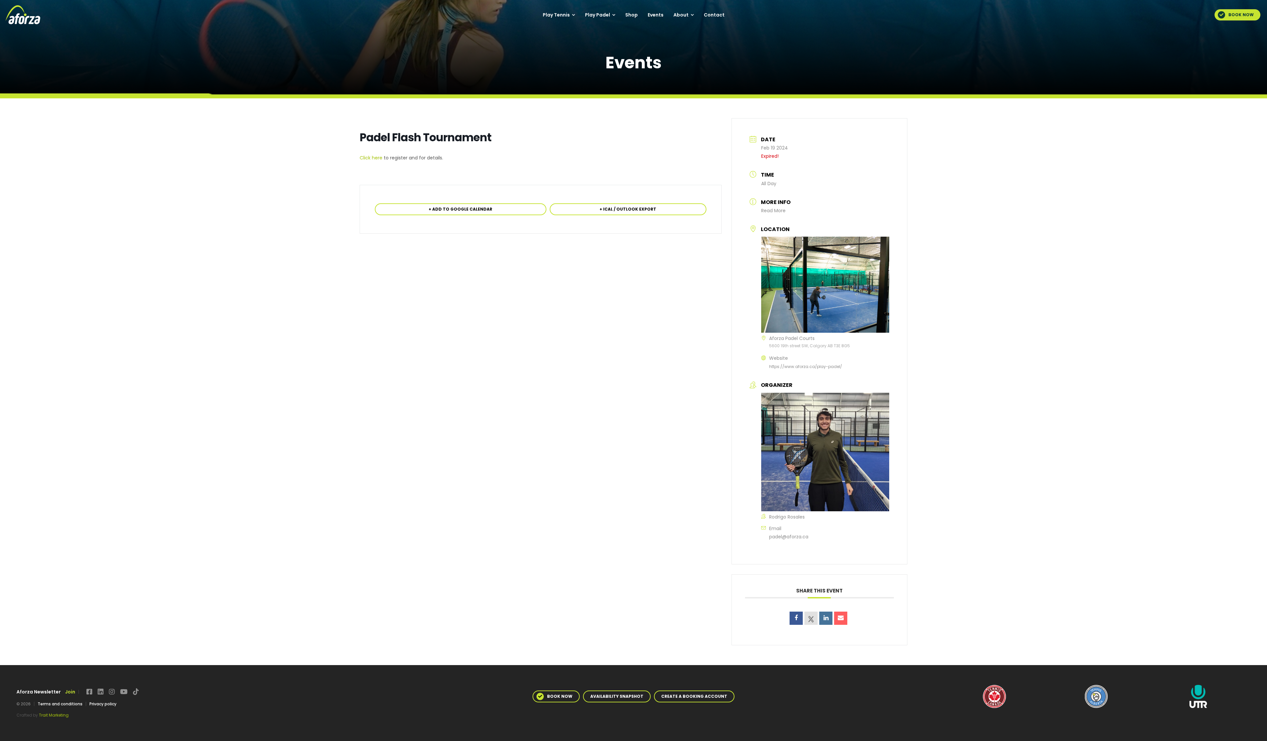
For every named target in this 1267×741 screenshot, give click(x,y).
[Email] (840, 618)
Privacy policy (102, 704)
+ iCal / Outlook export (628, 209)
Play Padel (597, 15)
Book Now (1241, 14)
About (681, 15)
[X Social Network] (811, 618)
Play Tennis (556, 15)
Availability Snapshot (616, 696)
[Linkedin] (825, 618)
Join (70, 692)
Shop (631, 15)
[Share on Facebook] (796, 618)
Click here (371, 157)
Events (656, 15)
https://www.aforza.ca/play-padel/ (805, 366)
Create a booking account (694, 696)
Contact (714, 15)
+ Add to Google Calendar (460, 209)
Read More (773, 210)
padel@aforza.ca (788, 536)
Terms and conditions (60, 704)
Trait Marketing (54, 715)
